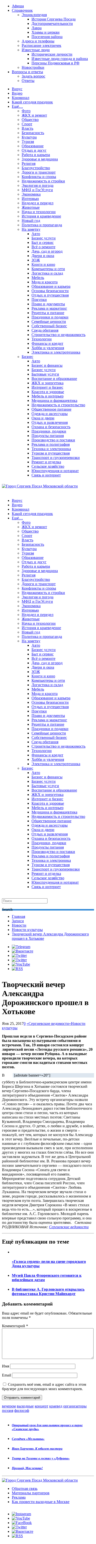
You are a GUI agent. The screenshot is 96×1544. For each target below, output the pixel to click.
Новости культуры (27, 930)
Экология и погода (37, 185)
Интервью (30, 199)
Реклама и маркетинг (49, 308)
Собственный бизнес (49, 326)
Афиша (18, 6)
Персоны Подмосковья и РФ (56, 63)
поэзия (7, 1410)
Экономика (31, 194)
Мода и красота (45, 282)
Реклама (19, 1497)
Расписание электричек (41, 45)
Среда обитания (45, 330)
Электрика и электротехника (56, 352)
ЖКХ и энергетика (48, 383)
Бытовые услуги (45, 374)
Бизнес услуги (44, 238)
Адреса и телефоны (38, 41)
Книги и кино (43, 264)
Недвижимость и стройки (43, 181)
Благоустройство (36, 168)
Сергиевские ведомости (69, 1227)
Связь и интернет (46, 475)
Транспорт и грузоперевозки (56, 457)
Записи (18, 921)
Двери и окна (43, 256)
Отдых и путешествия (50, 295)
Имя (5, 1366)
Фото (26, 111)
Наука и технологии (39, 212)
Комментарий (15, 1326)
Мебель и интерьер (48, 396)
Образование (33, 146)
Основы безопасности (50, 291)
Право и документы (48, 304)
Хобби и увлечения (48, 348)
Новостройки (33, 67)
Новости (19, 925)
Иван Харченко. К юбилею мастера (37, 1448)
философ (21, 1410)
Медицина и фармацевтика (54, 400)
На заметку (31, 229)
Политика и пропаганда (42, 225)
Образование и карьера (51, 286)
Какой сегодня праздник (32, 102)
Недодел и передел (37, 203)
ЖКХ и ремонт (34, 115)
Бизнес (27, 357)
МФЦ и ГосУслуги (37, 190)
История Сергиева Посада (54, 19)
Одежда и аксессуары (50, 414)
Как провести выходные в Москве (40, 1502)
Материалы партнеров (30, 1493)
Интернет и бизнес (47, 387)
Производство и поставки (53, 440)
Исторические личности (52, 54)
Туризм (28, 141)
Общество (30, 120)
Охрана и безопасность (51, 427)
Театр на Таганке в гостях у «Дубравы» (41, 1458)
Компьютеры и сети (48, 269)
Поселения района (47, 37)
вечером (9, 1406)
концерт (41, 1406)
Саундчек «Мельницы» (28, 1439)
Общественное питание (51, 409)
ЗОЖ (36, 260)
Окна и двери (43, 418)
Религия (28, 163)
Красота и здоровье (48, 392)
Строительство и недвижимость (58, 335)
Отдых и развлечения (50, 422)
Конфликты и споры (39, 177)
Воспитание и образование (54, 378)
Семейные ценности (49, 321)
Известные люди (36, 50)
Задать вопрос (33, 76)
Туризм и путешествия (51, 453)
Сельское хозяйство (48, 466)
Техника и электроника (51, 449)
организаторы (75, 1406)
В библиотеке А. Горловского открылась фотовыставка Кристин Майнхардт (48, 1291)
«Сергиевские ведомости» (49, 1023)
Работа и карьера (36, 155)
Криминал (20, 98)
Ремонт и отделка (46, 462)
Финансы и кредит (47, 343)
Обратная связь (24, 1488)
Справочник (22, 10)
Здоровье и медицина (40, 159)
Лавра (37, 28)
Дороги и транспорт (39, 172)
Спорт (27, 124)
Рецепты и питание (48, 313)
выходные (25, 1406)
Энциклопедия (34, 15)
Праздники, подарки (49, 431)
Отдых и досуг (34, 150)
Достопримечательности (52, 23)
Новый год (31, 220)
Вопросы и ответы (27, 72)
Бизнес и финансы (47, 365)
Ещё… (17, 106)
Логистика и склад (47, 273)
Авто (36, 234)
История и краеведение (41, 216)
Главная (18, 916)
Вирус (17, 89)
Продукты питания (48, 436)
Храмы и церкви (46, 32)
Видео (17, 93)
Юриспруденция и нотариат (55, 471)
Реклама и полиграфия (51, 444)
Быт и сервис (43, 242)
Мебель (38, 278)
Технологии (42, 339)
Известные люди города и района (60, 59)
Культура (29, 137)
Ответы (28, 81)
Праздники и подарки (50, 317)
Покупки (39, 299)
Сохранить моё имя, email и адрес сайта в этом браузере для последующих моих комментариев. (44, 1386)
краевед (55, 1406)
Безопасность (33, 133)
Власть (27, 128)
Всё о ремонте (43, 247)
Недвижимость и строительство (58, 405)
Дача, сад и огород (47, 251)
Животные (31, 207)
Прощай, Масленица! (27, 1468)
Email (6, 1375)
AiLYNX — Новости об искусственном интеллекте (65, 1517)
